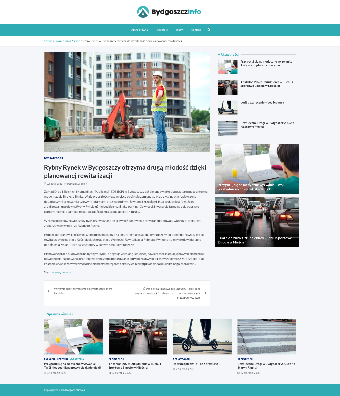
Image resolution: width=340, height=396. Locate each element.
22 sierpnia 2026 (56, 373)
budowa (55, 272)
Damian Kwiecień (77, 183)
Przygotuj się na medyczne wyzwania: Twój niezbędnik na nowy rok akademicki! (266, 65)
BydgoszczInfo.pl (75, 390)
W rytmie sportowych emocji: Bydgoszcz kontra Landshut (83, 291)
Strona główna (139, 29)
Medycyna (62, 359)
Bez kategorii (53, 158)
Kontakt (196, 29)
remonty (67, 272)
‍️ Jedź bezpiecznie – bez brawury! (263, 102)
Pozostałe (162, 29)
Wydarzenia (77, 359)
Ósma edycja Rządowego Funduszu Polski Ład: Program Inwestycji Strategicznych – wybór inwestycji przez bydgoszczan (167, 293)
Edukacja (49, 359)
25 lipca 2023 (54, 183)
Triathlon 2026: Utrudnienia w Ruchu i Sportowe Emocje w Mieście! (266, 84)
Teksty (180, 29)
